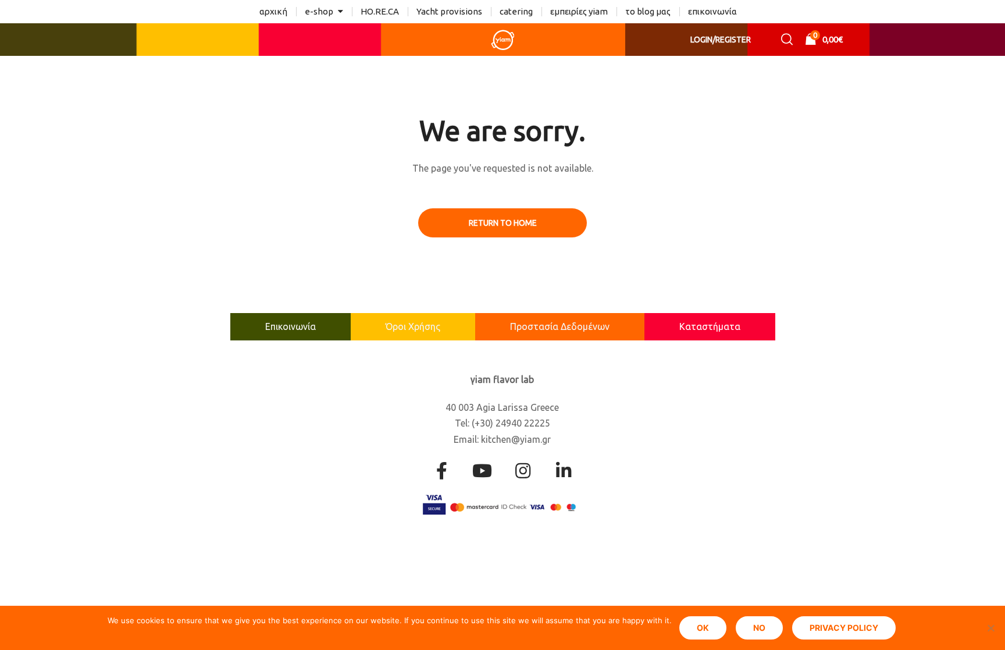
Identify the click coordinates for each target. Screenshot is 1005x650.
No (759, 628)
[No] (990, 628)
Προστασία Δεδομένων (560, 326)
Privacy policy (844, 628)
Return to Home (503, 223)
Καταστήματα (709, 326)
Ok (703, 628)
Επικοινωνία (290, 326)
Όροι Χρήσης (413, 326)
